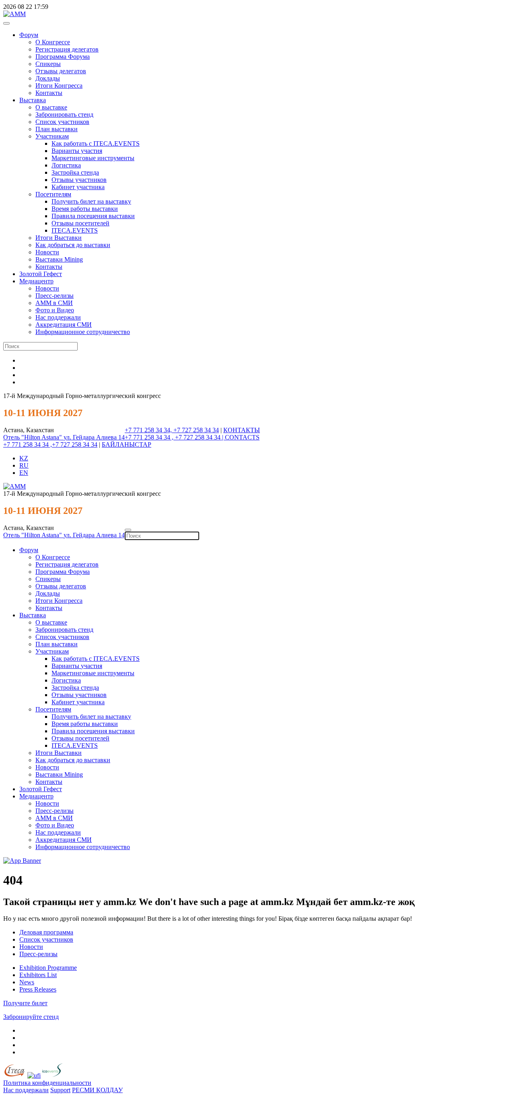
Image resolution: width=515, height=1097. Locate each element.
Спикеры (48, 63)
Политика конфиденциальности (47, 1082)
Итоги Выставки (58, 237)
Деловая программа (46, 932)
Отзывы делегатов (60, 71)
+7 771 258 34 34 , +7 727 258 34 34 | (175, 437)
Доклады (47, 78)
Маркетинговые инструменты (93, 158)
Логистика (66, 165)
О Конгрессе (52, 42)
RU (24, 465)
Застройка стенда (75, 172)
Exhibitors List (38, 974)
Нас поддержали (58, 317)
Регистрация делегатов (67, 49)
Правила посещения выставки (93, 215)
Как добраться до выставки (72, 244)
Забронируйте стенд (31, 1016)
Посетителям (53, 194)
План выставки (56, 129)
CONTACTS (242, 437)
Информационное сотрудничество (82, 331)
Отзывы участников (79, 179)
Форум (28, 34)
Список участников (62, 121)
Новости (47, 252)
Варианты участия (77, 150)
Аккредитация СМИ (63, 324)
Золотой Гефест (40, 273)
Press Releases (37, 989)
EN (23, 472)
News (26, 982)
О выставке (51, 107)
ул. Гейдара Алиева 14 (94, 437)
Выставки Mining (59, 259)
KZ (23, 458)
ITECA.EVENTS (75, 230)
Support (60, 1090)
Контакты (48, 92)
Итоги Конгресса (58, 85)
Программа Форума (62, 56)
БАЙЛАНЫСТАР (126, 444)
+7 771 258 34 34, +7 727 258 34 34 (172, 430)
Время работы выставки (85, 208)
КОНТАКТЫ (241, 430)
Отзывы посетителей (80, 223)
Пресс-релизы (54, 295)
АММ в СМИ (54, 302)
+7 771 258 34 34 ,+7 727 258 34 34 (50, 444)
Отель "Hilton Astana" (33, 437)
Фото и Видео (54, 310)
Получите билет (25, 1003)
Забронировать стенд (64, 114)
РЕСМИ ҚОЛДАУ (97, 1090)
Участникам (52, 136)
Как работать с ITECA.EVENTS (96, 143)
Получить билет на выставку (91, 201)
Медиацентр (36, 281)
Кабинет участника (78, 187)
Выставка (32, 100)
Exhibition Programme (48, 967)
